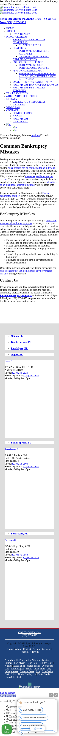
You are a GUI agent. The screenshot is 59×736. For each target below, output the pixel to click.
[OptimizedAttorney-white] (29, 686)
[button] (8, 696)
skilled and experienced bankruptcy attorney (28, 222)
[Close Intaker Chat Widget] (55, 695)
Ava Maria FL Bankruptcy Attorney (22, 660)
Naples (8, 665)
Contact (27, 649)
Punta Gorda (43, 674)
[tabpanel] (29, 399)
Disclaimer (25, 652)
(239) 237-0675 (36, 4)
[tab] (32, 336)
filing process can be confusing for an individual (32, 168)
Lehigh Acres (11, 671)
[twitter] (30, 684)
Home (10, 649)
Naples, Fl (8, 361)
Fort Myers (19, 663)
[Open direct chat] (51, 695)
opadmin (35, 135)
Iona (38, 671)
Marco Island (33, 665)
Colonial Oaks (27, 671)
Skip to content (7, 692)
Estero (29, 668)
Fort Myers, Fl (10, 540)
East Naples (19, 665)
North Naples (17, 668)
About (18, 649)
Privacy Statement (42, 649)
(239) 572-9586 (20, 554)
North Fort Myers (27, 674)
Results (35, 652)
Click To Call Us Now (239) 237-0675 (29, 634)
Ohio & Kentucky (14, 677)
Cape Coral (32, 663)
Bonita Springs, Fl (11, 449)
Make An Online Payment (17, 18)
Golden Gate (46, 663)
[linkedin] (29, 684)
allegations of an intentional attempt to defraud (28, 183)
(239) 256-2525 (20, 372)
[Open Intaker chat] (22, 734)
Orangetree (39, 668)
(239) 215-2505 (20, 463)
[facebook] (28, 684)
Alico (13, 674)
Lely (49, 668)
